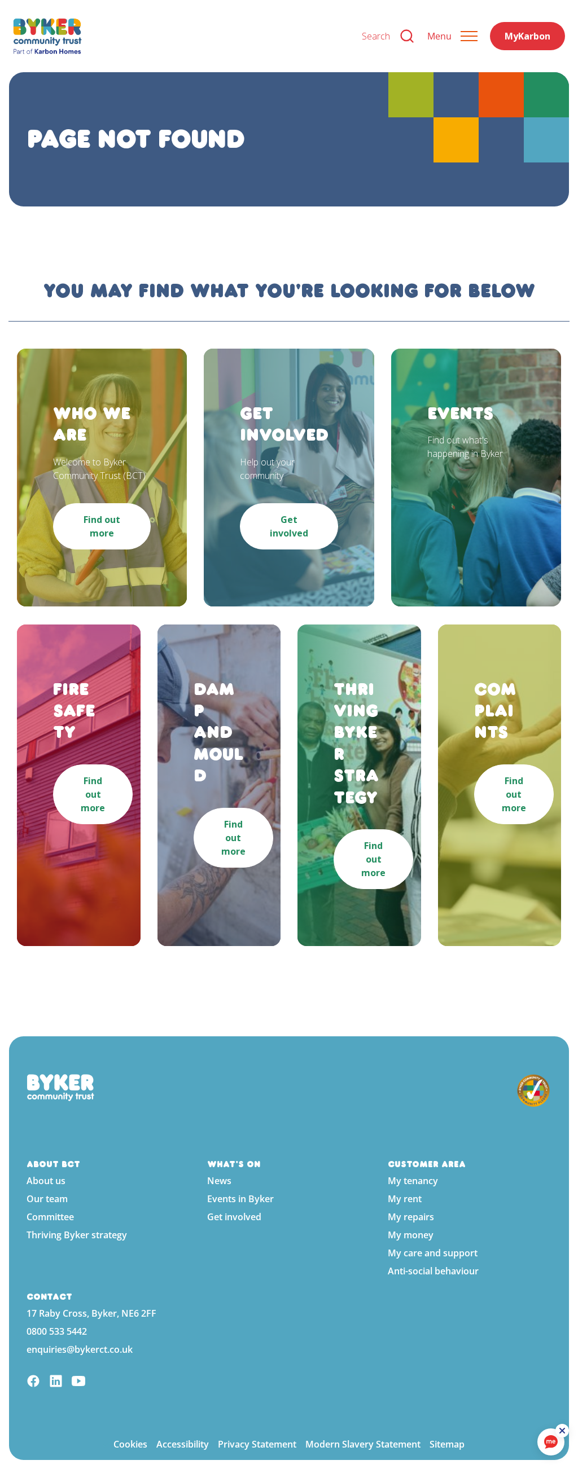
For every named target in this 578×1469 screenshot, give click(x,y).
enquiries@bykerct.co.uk (80, 1349)
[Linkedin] (56, 1382)
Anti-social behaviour (433, 1271)
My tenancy (413, 1181)
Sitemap (447, 1444)
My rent (405, 1199)
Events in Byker (240, 1199)
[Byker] (178, 36)
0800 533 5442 (57, 1331)
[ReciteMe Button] (562, 1430)
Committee (50, 1217)
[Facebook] (33, 1382)
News (219, 1181)
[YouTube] (78, 1382)
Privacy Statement (257, 1444)
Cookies (130, 1444)
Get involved (234, 1217)
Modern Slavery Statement (363, 1444)
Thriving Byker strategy (77, 1235)
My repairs (411, 1217)
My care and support (433, 1253)
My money (411, 1235)
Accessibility (182, 1444)
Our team (47, 1199)
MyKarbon (527, 36)
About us (46, 1181)
